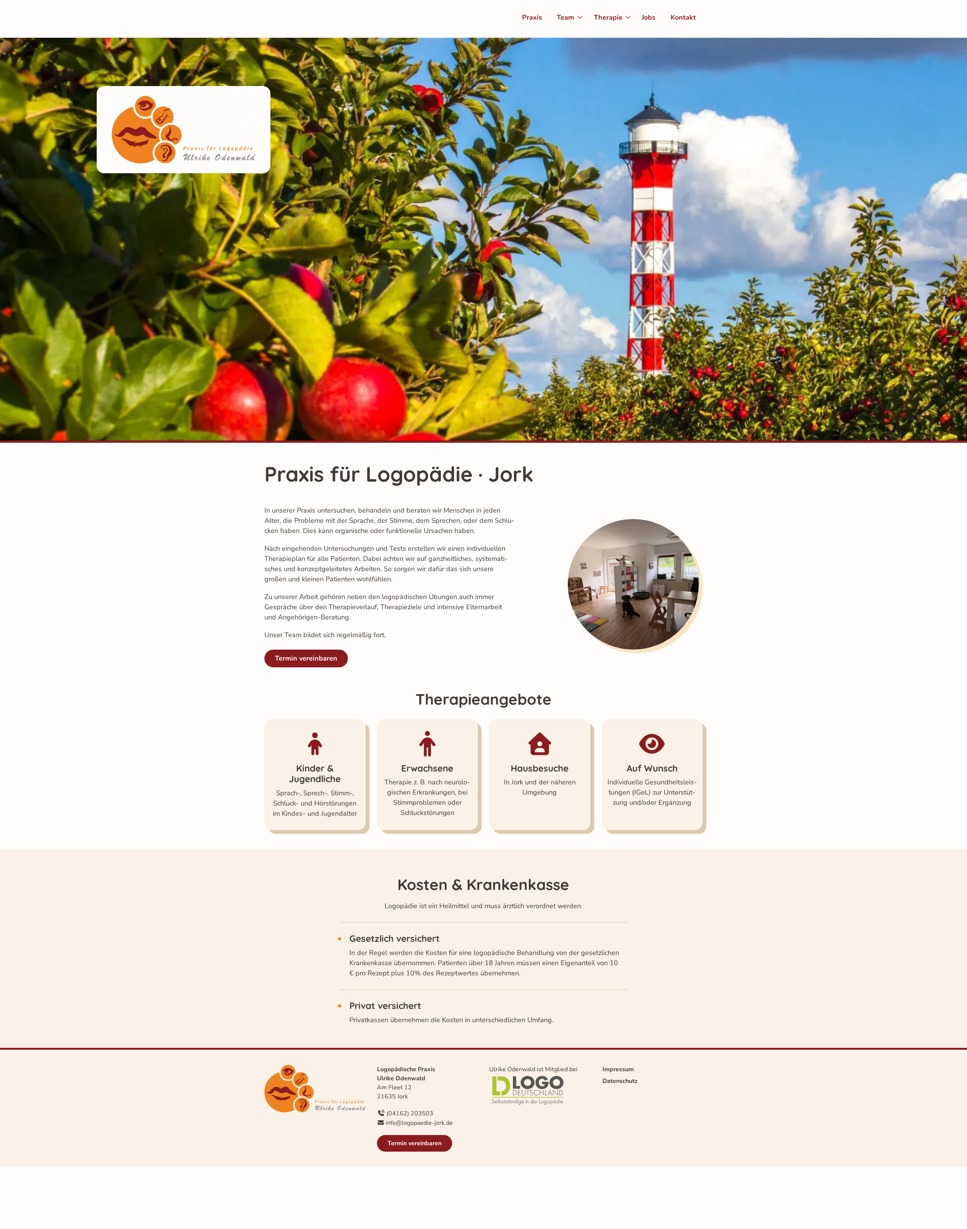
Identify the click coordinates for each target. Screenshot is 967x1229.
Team (565, 17)
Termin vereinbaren (306, 658)
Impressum (618, 1069)
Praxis (532, 17)
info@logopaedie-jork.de (419, 1123)
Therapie (608, 17)
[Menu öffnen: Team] (579, 17)
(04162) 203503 (409, 1113)
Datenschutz (620, 1081)
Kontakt (683, 17)
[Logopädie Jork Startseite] (296, 19)
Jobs (648, 17)
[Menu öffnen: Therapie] (628, 17)
